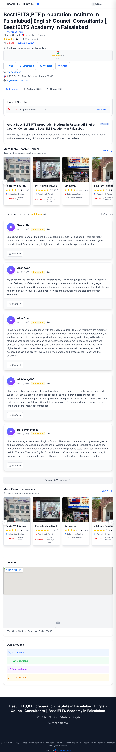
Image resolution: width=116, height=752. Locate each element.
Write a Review (26, 42)
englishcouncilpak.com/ (18, 80)
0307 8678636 (14, 72)
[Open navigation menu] (107, 4)
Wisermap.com (64, 750)
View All (106, 150)
